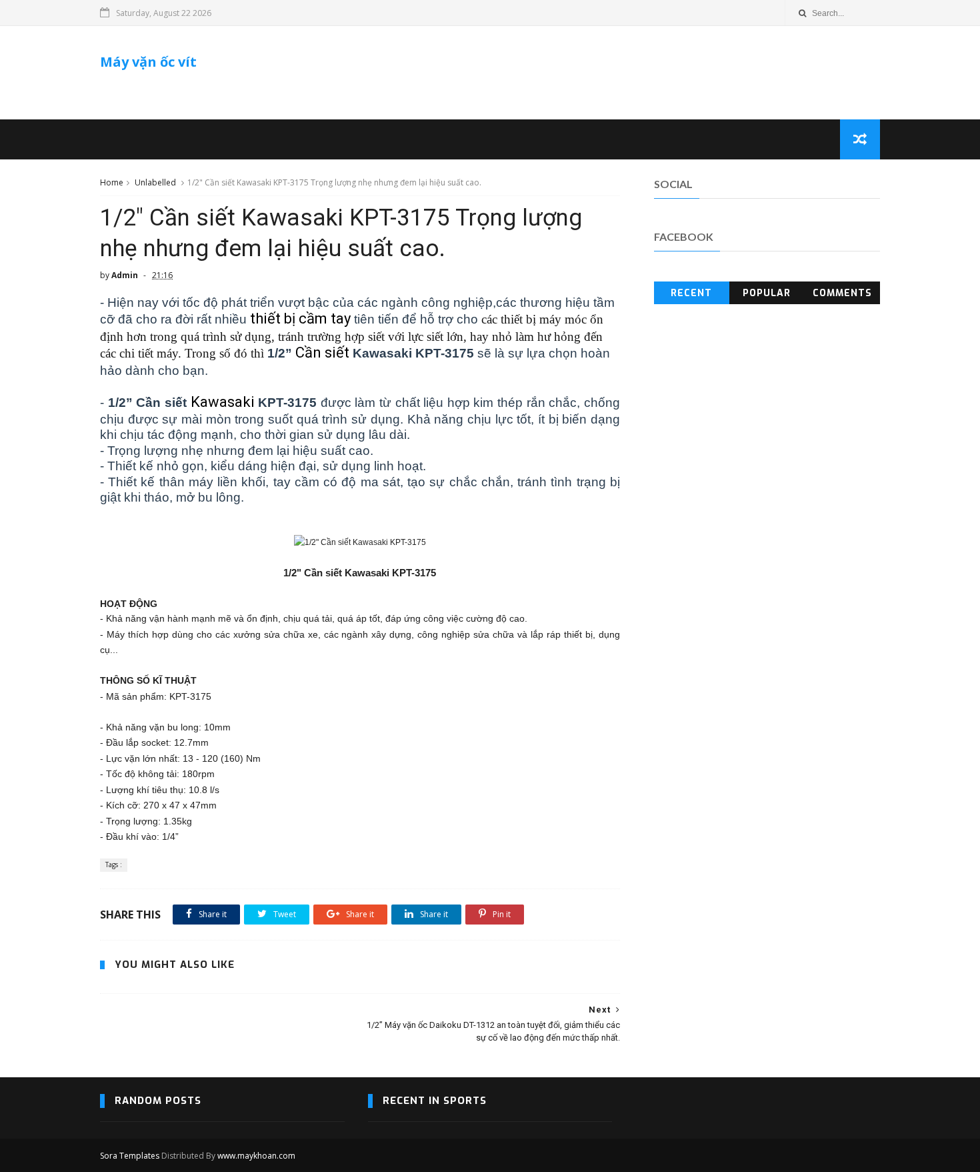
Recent (691, 293)
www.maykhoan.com (256, 1155)
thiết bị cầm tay (300, 318)
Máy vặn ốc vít (148, 62)
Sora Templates (129, 1155)
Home (111, 182)
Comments (842, 293)
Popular (767, 293)
